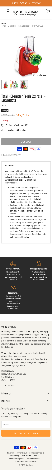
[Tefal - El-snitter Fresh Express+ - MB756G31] (5, 84)
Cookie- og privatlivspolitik (26, 461)
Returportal (26, 456)
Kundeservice (36, 453)
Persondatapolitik (33, 458)
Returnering (14, 456)
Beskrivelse (9, 165)
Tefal (3, 105)
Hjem (3, 23)
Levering (10, 453)
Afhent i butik (22, 453)
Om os (36, 456)
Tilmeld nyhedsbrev (26, 433)
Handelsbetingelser (16, 458)
